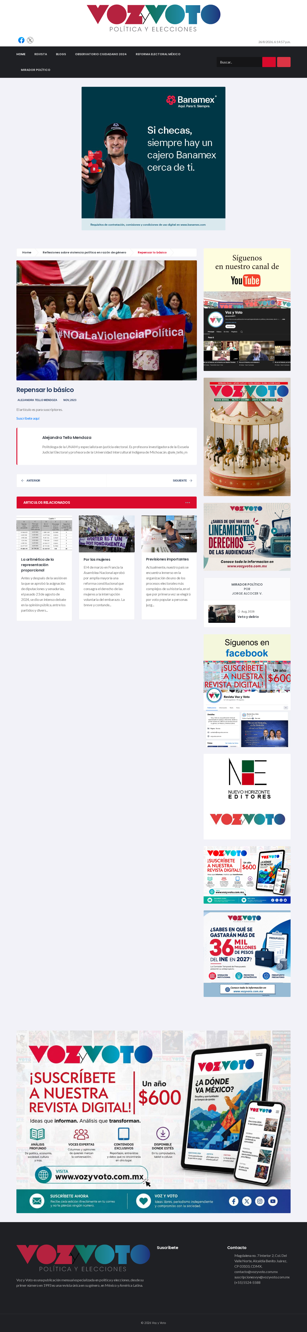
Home (23, 54)
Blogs (61, 54)
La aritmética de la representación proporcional (37, 565)
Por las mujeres (97, 559)
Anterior (33, 480)
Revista (40, 54)
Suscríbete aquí (27, 418)
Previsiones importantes (167, 559)
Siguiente (180, 480)
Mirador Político (35, 70)
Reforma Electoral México (158, 54)
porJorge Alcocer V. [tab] (247, 589)
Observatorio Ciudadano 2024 (101, 54)
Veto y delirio (248, 617)
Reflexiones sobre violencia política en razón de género (84, 252)
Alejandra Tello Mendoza (37, 400)
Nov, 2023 (69, 400)
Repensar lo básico (45, 390)
